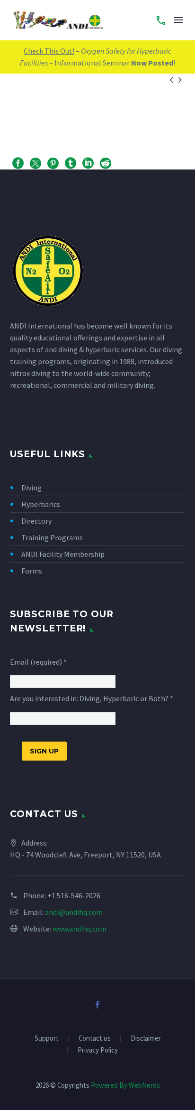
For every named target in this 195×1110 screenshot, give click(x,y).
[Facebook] (18, 163)
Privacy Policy (98, 1050)
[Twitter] (35, 163)
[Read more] (161, 20)
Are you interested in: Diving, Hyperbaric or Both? (91, 698)
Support (47, 1038)
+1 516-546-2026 (73, 895)
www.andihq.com (79, 928)
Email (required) (38, 662)
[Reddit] (105, 163)
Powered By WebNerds (125, 1085)
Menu (178, 20)
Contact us (95, 1038)
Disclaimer (146, 1038)
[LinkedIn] (88, 163)
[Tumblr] (70, 163)
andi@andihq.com (74, 912)
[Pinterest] (53, 163)
